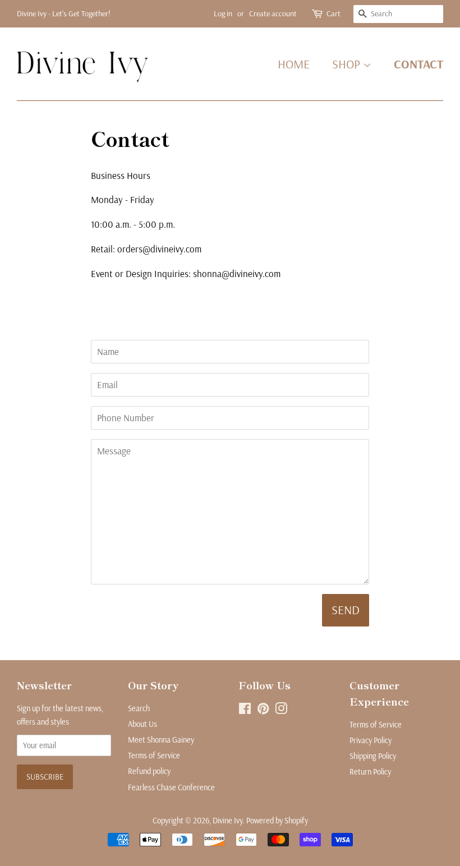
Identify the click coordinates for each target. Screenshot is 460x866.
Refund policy (149, 771)
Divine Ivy (227, 821)
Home (294, 64)
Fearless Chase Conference (171, 787)
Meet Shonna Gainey (161, 740)
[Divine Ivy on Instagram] (281, 711)
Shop (347, 64)
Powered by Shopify (277, 821)
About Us (142, 724)
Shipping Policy (372, 756)
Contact (418, 64)
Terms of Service (154, 755)
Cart (333, 13)
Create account (273, 13)
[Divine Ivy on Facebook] (244, 711)
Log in (223, 13)
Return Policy (370, 772)
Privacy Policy (370, 740)
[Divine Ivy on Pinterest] (263, 711)
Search (139, 708)
